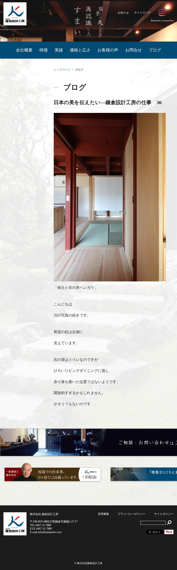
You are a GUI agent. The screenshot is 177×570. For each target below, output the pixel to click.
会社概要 (24, 50)
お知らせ (123, 12)
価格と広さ (80, 50)
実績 (59, 50)
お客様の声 (107, 50)
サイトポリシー (164, 514)
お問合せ (133, 50)
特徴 (43, 50)
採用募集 (103, 514)
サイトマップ (142, 12)
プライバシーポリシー (131, 514)
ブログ (155, 50)
